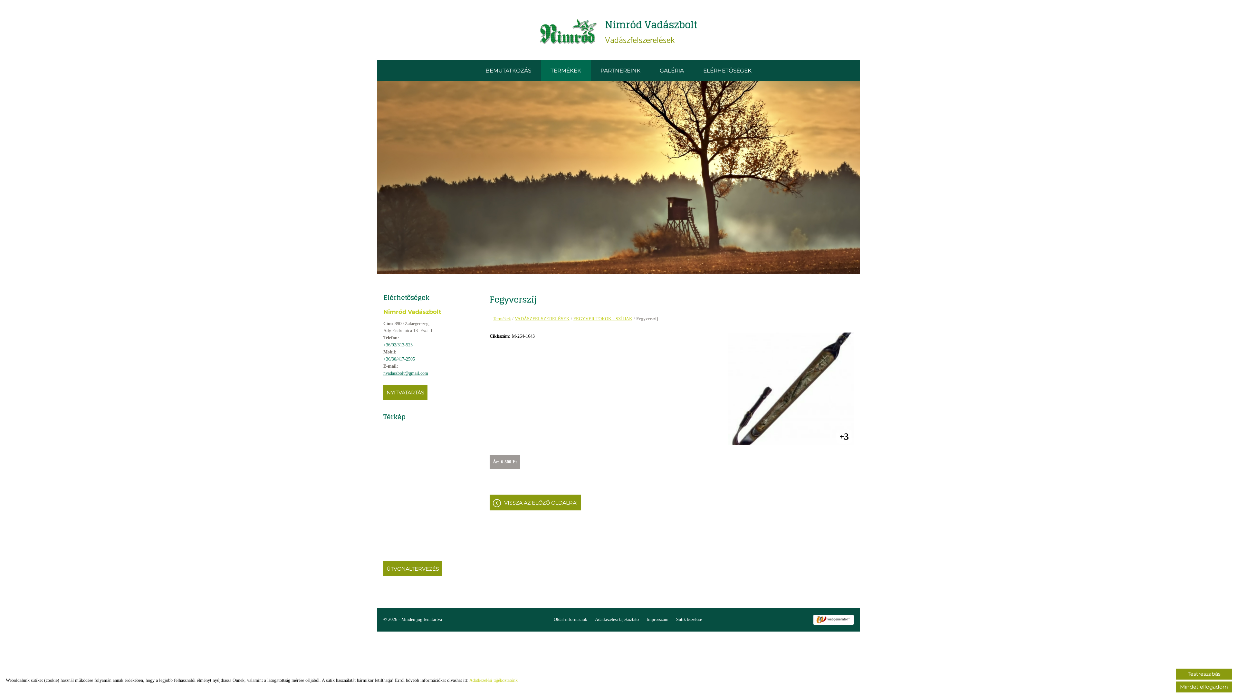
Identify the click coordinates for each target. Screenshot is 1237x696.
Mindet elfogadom (1204, 687)
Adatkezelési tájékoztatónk (493, 680)
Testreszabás (1204, 674)
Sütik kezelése (689, 619)
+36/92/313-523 (398, 345)
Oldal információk (570, 619)
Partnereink (620, 70)
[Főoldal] (568, 32)
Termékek (566, 70)
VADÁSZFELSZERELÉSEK (542, 318)
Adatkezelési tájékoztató (617, 619)
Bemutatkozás (508, 70)
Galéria (672, 70)
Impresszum (657, 619)
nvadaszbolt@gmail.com (405, 373)
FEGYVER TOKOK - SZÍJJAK (602, 318)
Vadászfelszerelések (651, 31)
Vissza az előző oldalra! (541, 503)
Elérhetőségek (727, 70)
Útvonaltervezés (413, 569)
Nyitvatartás (405, 393)
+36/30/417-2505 (399, 359)
